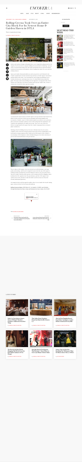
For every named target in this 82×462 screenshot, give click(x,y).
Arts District (9, 19)
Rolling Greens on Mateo (17, 187)
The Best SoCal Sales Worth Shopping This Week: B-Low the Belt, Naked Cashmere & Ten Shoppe (68, 51)
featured (15, 211)
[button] (31, 201)
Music (37, 332)
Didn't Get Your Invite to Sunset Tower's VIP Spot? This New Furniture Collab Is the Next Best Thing (16, 321)
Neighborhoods (56, 13)
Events (48, 13)
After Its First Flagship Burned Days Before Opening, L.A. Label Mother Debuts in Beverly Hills (64, 320)
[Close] (36, 194)
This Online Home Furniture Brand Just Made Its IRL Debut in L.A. (41, 320)
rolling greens (20, 211)
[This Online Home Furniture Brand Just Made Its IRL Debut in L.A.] (41, 307)
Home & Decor (18, 19)
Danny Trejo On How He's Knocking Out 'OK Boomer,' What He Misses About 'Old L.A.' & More (69, 64)
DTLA (13, 19)
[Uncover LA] (41, 8)
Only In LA (61, 332)
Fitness (57, 332)
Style (32, 13)
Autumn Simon (60, 356)
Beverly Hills (58, 301)
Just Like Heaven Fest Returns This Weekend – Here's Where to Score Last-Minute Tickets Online (69, 43)
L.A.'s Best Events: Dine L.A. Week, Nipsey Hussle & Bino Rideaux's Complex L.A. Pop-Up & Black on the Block (69, 37)
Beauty (37, 13)
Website (27, 198)
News (21, 13)
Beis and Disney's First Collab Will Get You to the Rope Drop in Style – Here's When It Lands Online (69, 58)
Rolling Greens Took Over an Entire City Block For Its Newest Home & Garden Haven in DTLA (27, 25)
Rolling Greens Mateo (30, 196)
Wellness (71, 332)
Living (42, 13)
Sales (27, 13)
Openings (24, 19)
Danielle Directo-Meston (13, 35)
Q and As (66, 332)
